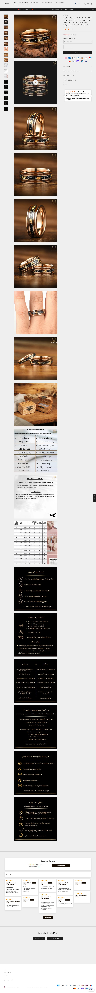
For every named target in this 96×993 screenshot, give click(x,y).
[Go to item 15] (6, 92)
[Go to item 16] (6, 98)
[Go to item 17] (6, 103)
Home (14, 2)
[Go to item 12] (6, 76)
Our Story (6, 970)
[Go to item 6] (6, 44)
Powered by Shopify (43, 987)
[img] (9, 880)
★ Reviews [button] (94, 497)
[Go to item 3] (6, 27)
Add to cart (78, 52)
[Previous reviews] (65, 96)
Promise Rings (59, 2)
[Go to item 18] (6, 109)
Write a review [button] (61, 865)
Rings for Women (46, 2)
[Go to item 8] (6, 54)
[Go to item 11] (6, 71)
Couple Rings (23, 2)
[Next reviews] (91, 96)
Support (25, 4)
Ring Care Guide (7, 972)
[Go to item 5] (6, 38)
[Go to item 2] (6, 22)
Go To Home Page (55, 938)
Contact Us (39, 938)
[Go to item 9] (6, 60)
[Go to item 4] (6, 33)
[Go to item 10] (6, 65)
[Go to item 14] (6, 87)
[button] (67, 29)
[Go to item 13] (6, 82)
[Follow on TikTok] (12, 980)
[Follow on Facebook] (4, 980)
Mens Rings (34, 2)
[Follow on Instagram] (8, 980)
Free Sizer (16, 4)
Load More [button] (48, 917)
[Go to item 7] (6, 49)
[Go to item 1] (6, 17)
